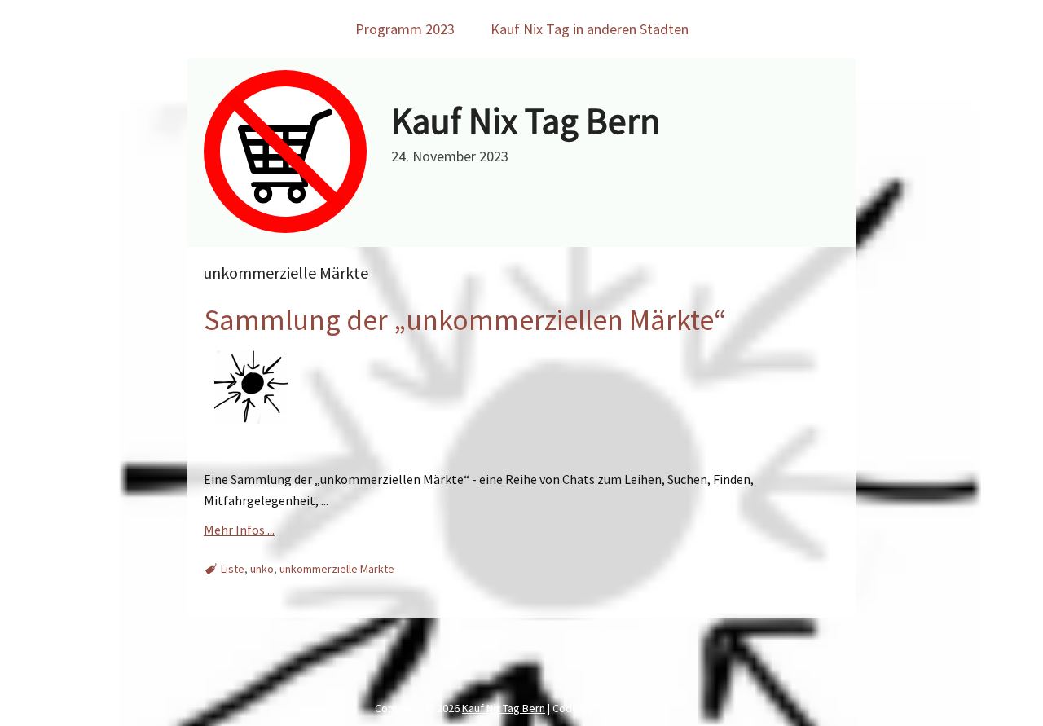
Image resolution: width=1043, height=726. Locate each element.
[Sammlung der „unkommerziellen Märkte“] (248, 438)
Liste (232, 568)
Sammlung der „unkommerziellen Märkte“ (465, 319)
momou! (615, 708)
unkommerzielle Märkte (336, 568)
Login (655, 708)
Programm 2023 (405, 29)
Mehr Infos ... (239, 529)
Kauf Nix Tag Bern (525, 120)
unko (262, 568)
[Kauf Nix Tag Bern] (285, 228)
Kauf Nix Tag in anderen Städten (590, 29)
